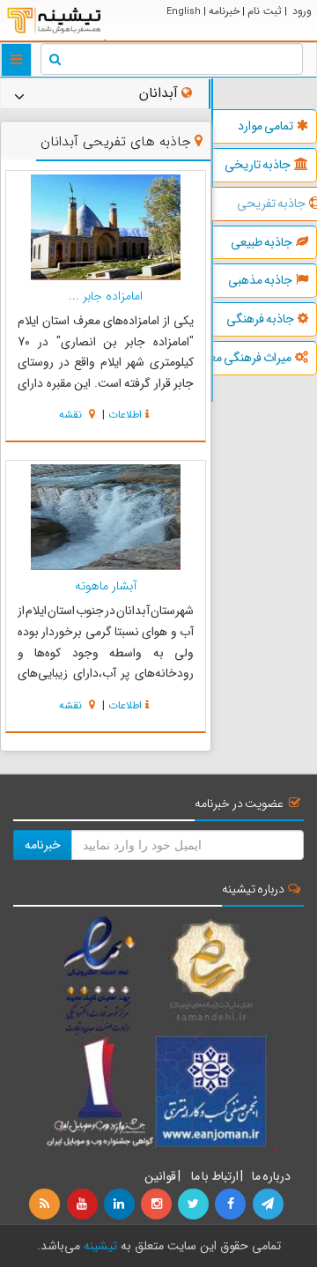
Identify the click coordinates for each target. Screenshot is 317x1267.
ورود (302, 11)
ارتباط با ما (214, 1176)
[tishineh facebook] (231, 1204)
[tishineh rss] (46, 1204)
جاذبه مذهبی (260, 280)
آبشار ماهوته (105, 586)
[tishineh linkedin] (120, 1204)
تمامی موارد (265, 126)
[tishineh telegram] (268, 1204)
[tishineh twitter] (194, 1204)
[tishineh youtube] (82, 1204)
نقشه (72, 414)
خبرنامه (224, 11)
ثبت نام (264, 11)
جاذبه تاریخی (258, 164)
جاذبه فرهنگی (260, 319)
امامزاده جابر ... (106, 296)
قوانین (160, 1176)
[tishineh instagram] (157, 1204)
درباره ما (271, 1176)
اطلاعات (125, 414)
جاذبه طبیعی (261, 242)
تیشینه (100, 1246)
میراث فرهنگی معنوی (252, 357)
